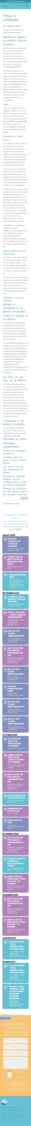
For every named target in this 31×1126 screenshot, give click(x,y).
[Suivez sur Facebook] (5, 1018)
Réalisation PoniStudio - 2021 (11, 1107)
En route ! (20, 1073)
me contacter (17, 529)
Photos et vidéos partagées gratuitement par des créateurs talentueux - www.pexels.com (15, 1118)
